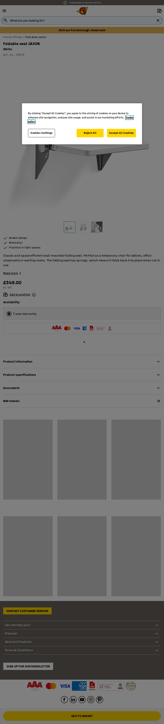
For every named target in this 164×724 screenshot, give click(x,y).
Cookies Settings (41, 133)
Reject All (90, 133)
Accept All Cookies (121, 133)
